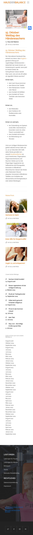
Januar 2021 (9, 432)
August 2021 (9, 418)
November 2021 (10, 412)
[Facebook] (30, 28)
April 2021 (9, 427)
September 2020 (11, 434)
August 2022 (9, 392)
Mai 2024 (8, 354)
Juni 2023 (8, 372)
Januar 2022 (9, 407)
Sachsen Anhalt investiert (16, 279)
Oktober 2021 (10, 414)
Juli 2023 (8, 370)
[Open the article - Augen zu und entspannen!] (11, 254)
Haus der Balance (13, 42)
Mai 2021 (8, 425)
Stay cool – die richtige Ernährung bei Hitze (16, 325)
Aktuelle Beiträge (13, 44)
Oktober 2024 (10, 343)
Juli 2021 (8, 421)
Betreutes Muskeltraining (11, 473)
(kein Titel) (12, 317)
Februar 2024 (10, 358)
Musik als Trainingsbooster (17, 294)
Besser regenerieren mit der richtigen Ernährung (17, 287)
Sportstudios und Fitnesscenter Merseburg (12, 511)
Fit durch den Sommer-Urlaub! (16, 310)
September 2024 (11, 345)
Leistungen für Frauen (10, 459)
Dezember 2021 (10, 409)
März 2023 (9, 376)
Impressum (7, 486)
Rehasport (7, 466)
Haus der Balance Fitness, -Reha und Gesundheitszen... (14, 508)
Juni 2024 (8, 352)
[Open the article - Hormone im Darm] (11, 206)
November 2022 (10, 385)
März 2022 (9, 403)
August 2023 (9, 367)
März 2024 (9, 356)
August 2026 (9, 341)
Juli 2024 (8, 350)
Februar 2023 (10, 378)
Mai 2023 (8, 374)
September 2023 (11, 365)
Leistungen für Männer (11, 462)
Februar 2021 (10, 429)
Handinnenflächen (16, 154)
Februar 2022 (10, 405)
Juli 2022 (8, 394)
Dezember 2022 (10, 383)
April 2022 (9, 401)
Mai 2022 (8, 398)
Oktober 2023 (10, 363)
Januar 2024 (9, 361)
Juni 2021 (8, 423)
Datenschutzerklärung (11, 482)
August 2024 (9, 347)
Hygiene (23, 58)
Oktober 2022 (10, 387)
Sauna (6, 469)
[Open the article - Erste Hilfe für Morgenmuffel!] (11, 230)
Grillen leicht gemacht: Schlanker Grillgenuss (15, 301)
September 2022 (11, 390)
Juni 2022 (8, 396)
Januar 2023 (9, 381)
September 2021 (11, 416)
